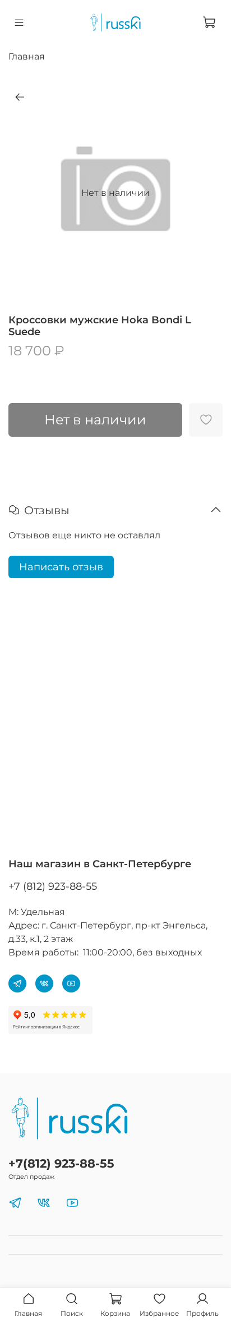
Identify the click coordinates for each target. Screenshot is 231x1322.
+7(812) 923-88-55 (61, 1163)
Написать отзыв (61, 567)
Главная (26, 56)
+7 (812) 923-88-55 (52, 886)
